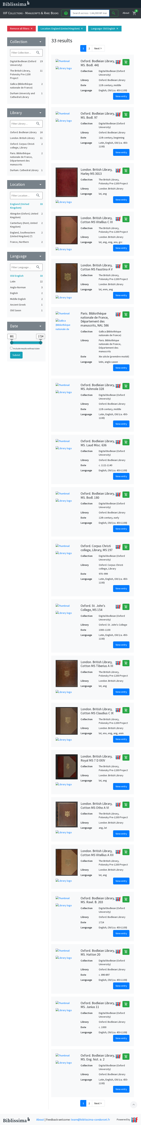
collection (26, 41)
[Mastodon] (111, 4)
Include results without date (26, 348)
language (26, 256)
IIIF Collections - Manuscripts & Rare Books (30, 13)
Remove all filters (21, 28)
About (126, 13)
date (26, 326)
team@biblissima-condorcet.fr (90, 1119)
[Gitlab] (128, 4)
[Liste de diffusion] (93, 4)
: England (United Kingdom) (62, 28)
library (26, 112)
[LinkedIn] (99, 4)
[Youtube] (117, 4)
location (26, 184)
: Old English (105, 28)
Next (98, 48)
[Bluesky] (105, 4)
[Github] (123, 4)
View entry (121, 96)
